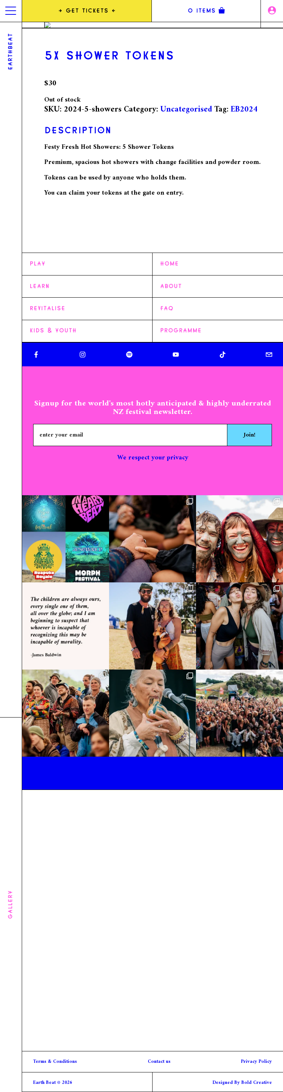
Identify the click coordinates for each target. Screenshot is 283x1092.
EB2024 (244, 109)
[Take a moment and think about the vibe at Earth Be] (152, 713)
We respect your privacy (152, 457)
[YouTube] (175, 354)
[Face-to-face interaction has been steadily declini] (152, 538)
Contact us (159, 1061)
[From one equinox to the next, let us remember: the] (239, 538)
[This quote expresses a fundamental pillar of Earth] (65, 626)
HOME (169, 264)
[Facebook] (36, 354)
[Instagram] (82, 354)
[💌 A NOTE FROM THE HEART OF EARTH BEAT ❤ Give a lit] (239, 713)
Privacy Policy (256, 1061)
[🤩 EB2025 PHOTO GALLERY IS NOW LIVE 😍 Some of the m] (239, 626)
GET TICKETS (87, 11)
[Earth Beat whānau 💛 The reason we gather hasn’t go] (65, 538)
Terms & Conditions (55, 1061)
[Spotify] (129, 354)
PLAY (37, 264)
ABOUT (171, 287)
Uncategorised (186, 109)
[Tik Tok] (222, 354)
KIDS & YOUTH (53, 331)
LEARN (39, 287)
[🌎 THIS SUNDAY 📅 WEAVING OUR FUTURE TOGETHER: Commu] (65, 713)
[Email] (269, 354)
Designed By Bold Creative (242, 1082)
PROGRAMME (181, 331)
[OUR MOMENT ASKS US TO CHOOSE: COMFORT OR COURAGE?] (152, 626)
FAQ (167, 309)
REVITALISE (47, 309)
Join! (249, 435)
